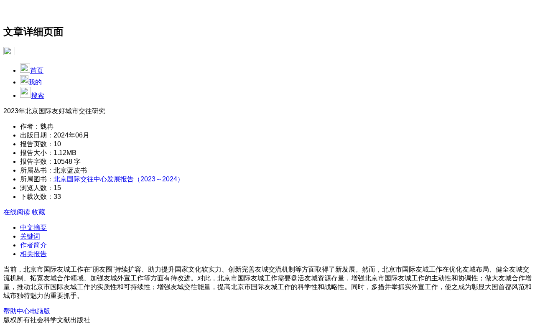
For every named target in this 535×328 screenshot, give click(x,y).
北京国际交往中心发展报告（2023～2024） (119, 179)
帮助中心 (16, 311)
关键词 (30, 236)
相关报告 (33, 253)
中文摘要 (33, 227)
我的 (35, 82)
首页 (36, 70)
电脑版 (40, 311)
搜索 (37, 95)
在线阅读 (16, 212)
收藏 (38, 212)
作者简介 (33, 245)
